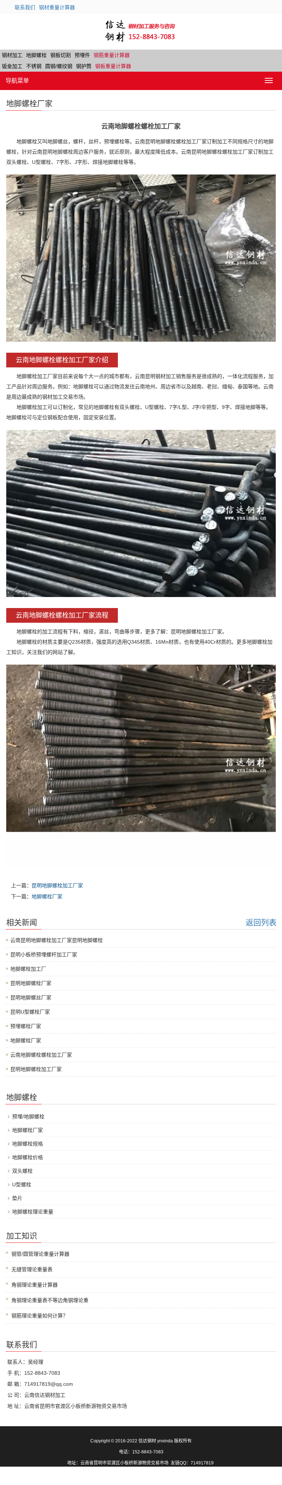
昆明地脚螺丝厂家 (30, 997)
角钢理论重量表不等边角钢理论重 (49, 1300)
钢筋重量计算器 (112, 55)
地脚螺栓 (36, 55)
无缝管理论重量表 (32, 1269)
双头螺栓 (22, 1171)
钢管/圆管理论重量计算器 (40, 1254)
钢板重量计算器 (113, 66)
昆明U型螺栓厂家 (30, 1012)
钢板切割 (60, 55)
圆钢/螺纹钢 (58, 66)
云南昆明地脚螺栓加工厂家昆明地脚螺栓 (56, 940)
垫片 (17, 1198)
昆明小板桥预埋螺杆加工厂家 (43, 954)
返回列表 (261, 922)
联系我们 (25, 7)
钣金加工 (12, 66)
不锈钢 (33, 66)
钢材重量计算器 (57, 7)
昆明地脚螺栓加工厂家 (57, 885)
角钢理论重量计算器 (34, 1285)
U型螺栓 (21, 1184)
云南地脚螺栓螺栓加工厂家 (41, 1055)
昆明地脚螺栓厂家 (30, 983)
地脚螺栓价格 (27, 1157)
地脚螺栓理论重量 (32, 1212)
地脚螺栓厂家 (47, 896)
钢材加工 (12, 55)
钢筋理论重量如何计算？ (39, 1316)
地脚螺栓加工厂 (28, 969)
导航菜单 (17, 81)
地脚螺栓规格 (27, 1144)
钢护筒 (83, 66)
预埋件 (82, 55)
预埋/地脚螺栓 (28, 1116)
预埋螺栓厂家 (25, 1026)
